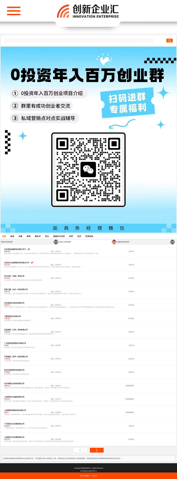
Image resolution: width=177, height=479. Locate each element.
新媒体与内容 (59, 236)
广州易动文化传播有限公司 (14, 424)
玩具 (79, 236)
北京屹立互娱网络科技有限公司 (16, 263)
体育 (71, 236)
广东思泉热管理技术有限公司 (15, 343)
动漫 (20, 236)
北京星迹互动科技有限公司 (14, 303)
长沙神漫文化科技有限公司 (14, 383)
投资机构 (89, 236)
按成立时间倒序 (7, 242)
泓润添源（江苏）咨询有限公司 (16, 330)
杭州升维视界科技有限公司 (14, 370)
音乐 (47, 236)
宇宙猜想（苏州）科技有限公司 (16, 357)
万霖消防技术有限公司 (12, 316)
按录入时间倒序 (65, 242)
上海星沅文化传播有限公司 (14, 437)
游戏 (12, 236)
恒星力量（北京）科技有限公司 (16, 289)
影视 (29, 236)
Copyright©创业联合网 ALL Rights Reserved (88, 468)
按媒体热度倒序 (123, 242)
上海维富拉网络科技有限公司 (15, 410)
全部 (4, 236)
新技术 (38, 236)
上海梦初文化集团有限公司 (14, 397)
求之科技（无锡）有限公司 (14, 276)
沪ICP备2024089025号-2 (88, 471)
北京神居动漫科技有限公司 (14, 249)
